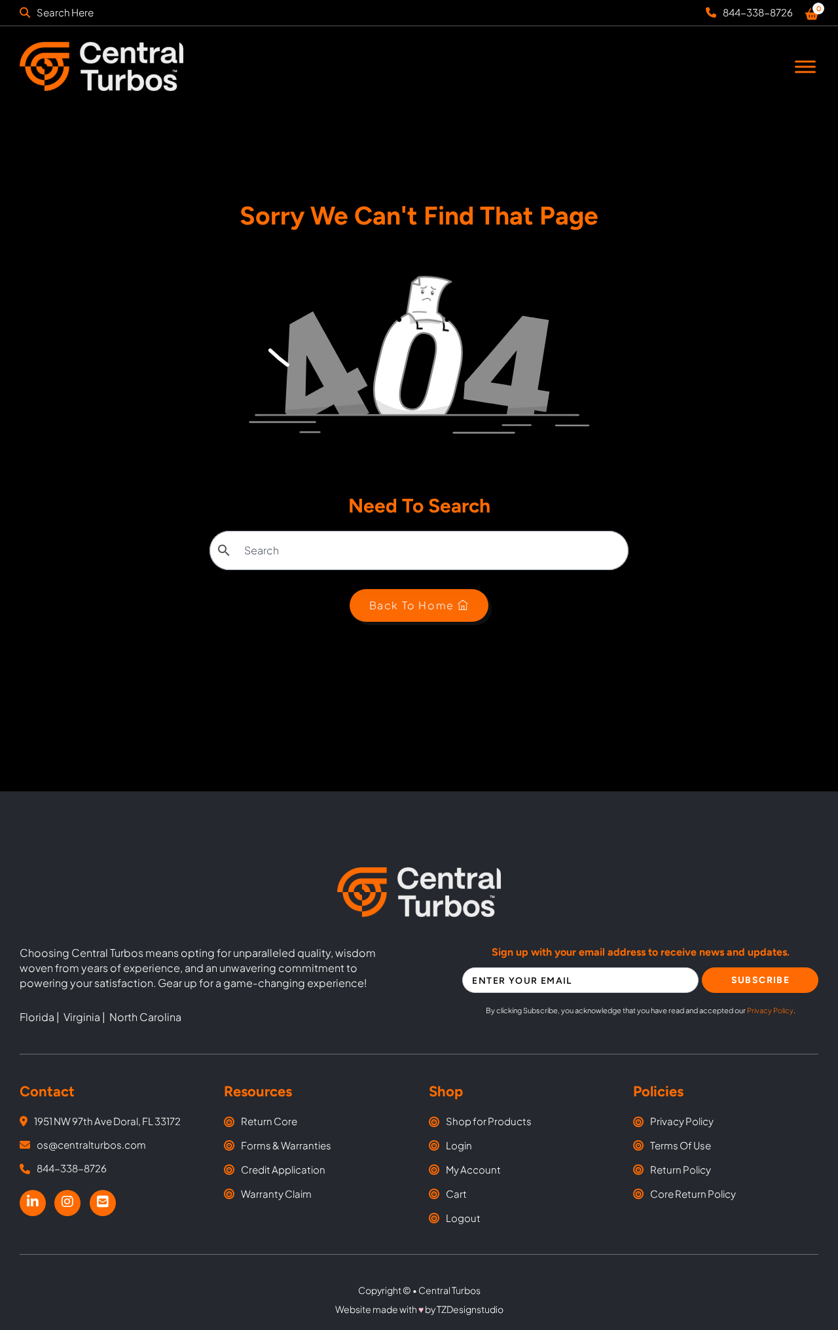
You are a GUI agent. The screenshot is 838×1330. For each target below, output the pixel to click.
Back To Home (411, 605)
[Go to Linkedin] (33, 1202)
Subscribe (760, 980)
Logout (463, 1218)
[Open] (805, 66)
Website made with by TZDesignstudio (419, 1309)
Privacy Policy (770, 1010)
